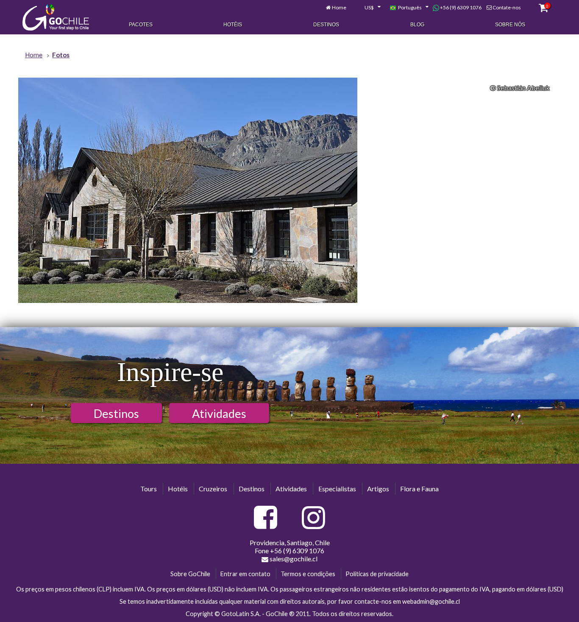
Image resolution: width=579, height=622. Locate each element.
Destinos (326, 25)
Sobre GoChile (190, 573)
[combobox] (367, 7)
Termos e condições (308, 573)
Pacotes (141, 25)
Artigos (378, 489)
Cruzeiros (213, 489)
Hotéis (232, 25)
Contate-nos (507, 7)
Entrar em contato (245, 573)
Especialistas (337, 489)
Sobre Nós (510, 25)
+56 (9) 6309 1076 (460, 7)
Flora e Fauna (419, 489)
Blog (417, 25)
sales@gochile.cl (293, 559)
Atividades (219, 413)
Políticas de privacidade (377, 573)
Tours (148, 489)
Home (339, 7)
